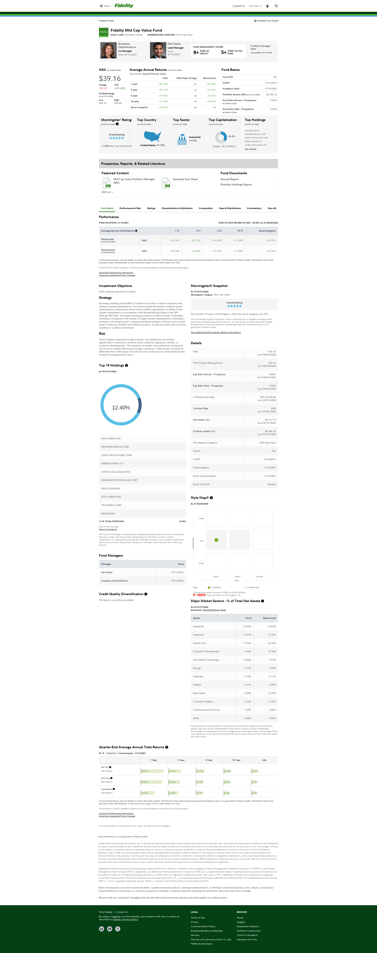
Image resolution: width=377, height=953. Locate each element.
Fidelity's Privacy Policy (125, 919)
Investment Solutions (248, 926)
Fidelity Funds (106, 20)
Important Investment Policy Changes (117, 275)
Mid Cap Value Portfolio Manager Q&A (134, 180)
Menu (107, 6)
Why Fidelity (105, 912)
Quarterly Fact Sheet (185, 179)
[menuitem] (105, 6)
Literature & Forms (247, 939)
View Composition (108, 529)
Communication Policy (203, 926)
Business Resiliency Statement (207, 930)
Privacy (195, 922)
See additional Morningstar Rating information (216, 332)
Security (195, 935)
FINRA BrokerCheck (201, 943)
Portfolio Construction (249, 930)
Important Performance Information (116, 272)
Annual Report (229, 179)
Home (240, 917)
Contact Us (239, 6)
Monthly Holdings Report (236, 184)
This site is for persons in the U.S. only (211, 939)
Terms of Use (198, 917)
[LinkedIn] (101, 928)
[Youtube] (109, 928)
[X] (117, 928)
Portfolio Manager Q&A (261, 47)
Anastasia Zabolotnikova (127, 45)
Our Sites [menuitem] (254, 6)
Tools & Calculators (247, 935)
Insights (241, 922)
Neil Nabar (174, 43)
